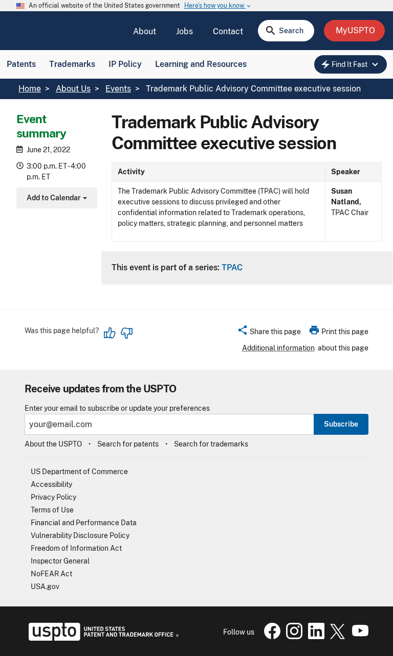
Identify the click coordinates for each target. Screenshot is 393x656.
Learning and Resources (201, 64)
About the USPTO (53, 444)
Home (29, 88)
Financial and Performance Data (84, 523)
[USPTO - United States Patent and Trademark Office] (102, 638)
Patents (21, 64)
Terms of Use (52, 510)
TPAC (232, 267)
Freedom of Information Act (76, 548)
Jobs (184, 31)
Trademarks (72, 64)
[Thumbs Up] (110, 333)
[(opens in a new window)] (292, 636)
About (144, 31)
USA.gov (45, 586)
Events (118, 88)
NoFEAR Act (51, 574)
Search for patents (128, 444)
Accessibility (51, 484)
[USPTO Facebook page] (270, 636)
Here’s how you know (218, 6)
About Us (73, 88)
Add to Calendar (55, 199)
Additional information (278, 348)
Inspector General (60, 561)
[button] (269, 333)
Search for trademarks (211, 444)
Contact (228, 31)
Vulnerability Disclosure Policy (80, 535)
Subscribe (341, 424)
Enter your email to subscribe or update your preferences (117, 408)
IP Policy (125, 64)
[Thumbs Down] (126, 333)
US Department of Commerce (79, 471)
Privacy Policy (53, 497)
